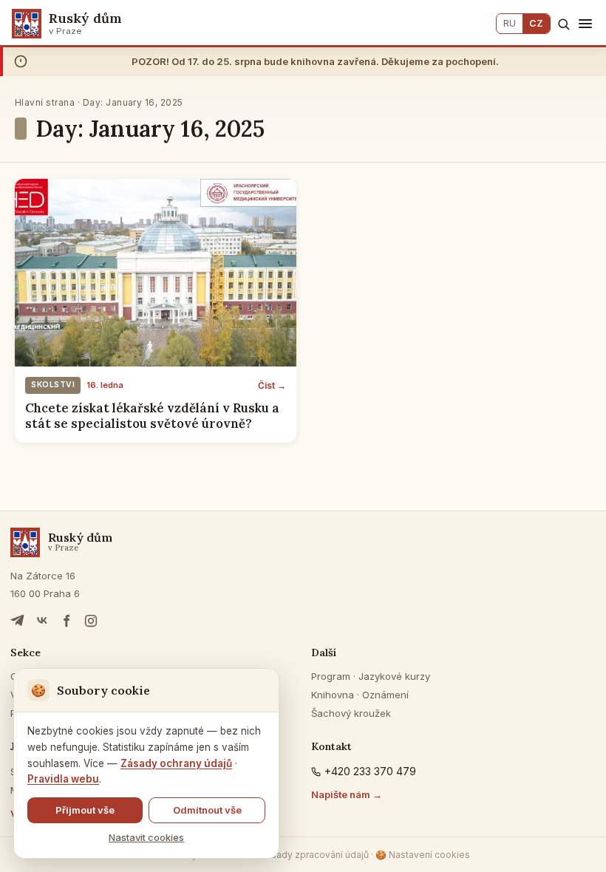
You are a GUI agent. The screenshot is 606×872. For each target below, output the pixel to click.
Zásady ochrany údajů (176, 763)
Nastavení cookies (422, 854)
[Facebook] (66, 620)
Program (330, 676)
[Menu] (585, 24)
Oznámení (385, 695)
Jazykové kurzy (394, 676)
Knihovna (332, 695)
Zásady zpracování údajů (314, 854)
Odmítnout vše (207, 810)
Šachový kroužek (351, 713)
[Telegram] (17, 620)
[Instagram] (91, 620)
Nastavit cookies (146, 837)
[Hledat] (563, 24)
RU (509, 23)
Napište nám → (346, 794)
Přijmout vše (85, 810)
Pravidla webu (63, 779)
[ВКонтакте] (42, 620)
